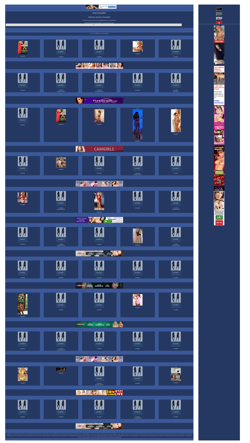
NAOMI (138, 108)
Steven (61, 367)
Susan (138, 293)
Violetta (61, 108)
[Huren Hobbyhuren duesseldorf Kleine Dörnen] (176, 80)
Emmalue (175, 367)
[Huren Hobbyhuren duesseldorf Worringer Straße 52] (61, 80)
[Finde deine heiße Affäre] (101, 7)
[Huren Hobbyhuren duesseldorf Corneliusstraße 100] (61, 339)
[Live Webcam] (99, 253)
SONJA (23, 367)
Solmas (61, 156)
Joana (99, 108)
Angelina (137, 227)
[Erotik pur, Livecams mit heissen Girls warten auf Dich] (99, 220)
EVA (22, 40)
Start (93, 24)
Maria (176, 108)
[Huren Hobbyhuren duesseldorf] (61, 47)
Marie (23, 293)
